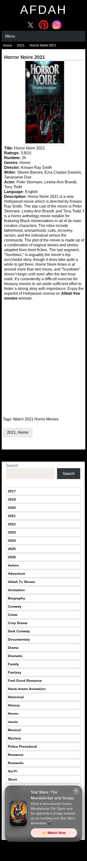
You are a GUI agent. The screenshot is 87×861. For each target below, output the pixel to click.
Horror (23, 432)
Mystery (14, 738)
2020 (12, 508)
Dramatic (15, 656)
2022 (12, 524)
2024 (12, 541)
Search (12, 465)
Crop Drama (17, 623)
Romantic (16, 763)
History (14, 705)
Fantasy (14, 672)
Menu (10, 36)
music (13, 722)
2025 (12, 549)
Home (7, 45)
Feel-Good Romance (25, 681)
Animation (16, 590)
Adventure (16, 573)
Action (13, 565)
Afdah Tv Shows (21, 582)
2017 (12, 491)
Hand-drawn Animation (27, 689)
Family (13, 664)
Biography (16, 598)
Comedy (15, 606)
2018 (12, 499)
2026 (12, 557)
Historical (16, 697)
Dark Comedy (19, 631)
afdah (43, 10)
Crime (12, 615)
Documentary (19, 639)
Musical (14, 730)
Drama (13, 648)
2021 (21, 45)
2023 (12, 532)
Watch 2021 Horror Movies (35, 419)
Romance (15, 755)
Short (12, 779)
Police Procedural (22, 746)
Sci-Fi (12, 771)
